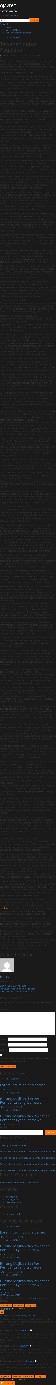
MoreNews (38, 1298)
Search (3, 1127)
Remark (26, 1330)
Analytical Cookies (11, 1345)
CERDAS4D (5, 1292)
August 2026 (12, 1196)
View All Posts (19, 986)
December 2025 (13, 1202)
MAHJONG (15, 1295)
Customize (6, 1305)
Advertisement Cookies (14, 1361)
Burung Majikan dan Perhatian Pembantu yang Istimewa (25, 1100)
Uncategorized (13, 37)
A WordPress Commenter (12, 1182)
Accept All (30, 1305)
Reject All (18, 1305)
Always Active (28, 1315)
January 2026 (12, 1199)
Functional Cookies (11, 1330)
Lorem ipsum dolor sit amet (22, 1084)
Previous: (17, 988)
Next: (16, 991)
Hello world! (33, 1182)
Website (4, 1050)
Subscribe (5, 24)
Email (3, 1044)
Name (4, 1039)
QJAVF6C (8, 5)
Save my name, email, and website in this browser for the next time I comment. (26, 1059)
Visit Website (6, 986)
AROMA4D (5, 1295)
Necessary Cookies (11, 1315)
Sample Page (12, 15)
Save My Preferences (23, 1376)
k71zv (3, 55)
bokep (7, 908)
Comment (6, 1009)
